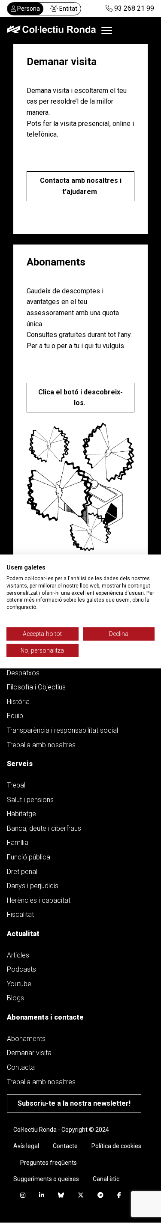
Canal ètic (106, 1178)
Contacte (65, 1145)
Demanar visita (29, 1053)
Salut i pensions (30, 800)
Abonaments (26, 1039)
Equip (15, 716)
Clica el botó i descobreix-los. (80, 397)
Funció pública (28, 857)
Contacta (21, 1067)
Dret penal (22, 872)
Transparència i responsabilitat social (62, 730)
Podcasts (21, 969)
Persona (28, 8)
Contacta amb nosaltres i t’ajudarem (81, 186)
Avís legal (26, 1145)
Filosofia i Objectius (36, 687)
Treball (17, 785)
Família (17, 842)
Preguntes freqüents (48, 1162)
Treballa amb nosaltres (41, 745)
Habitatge (21, 814)
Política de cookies (116, 1145)
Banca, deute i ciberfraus (44, 828)
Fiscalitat (20, 914)
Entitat (67, 8)
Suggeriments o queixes (46, 1178)
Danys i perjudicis (32, 886)
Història (18, 702)
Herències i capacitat (38, 900)
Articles (18, 955)
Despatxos (23, 673)
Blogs (15, 998)
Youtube (19, 984)
